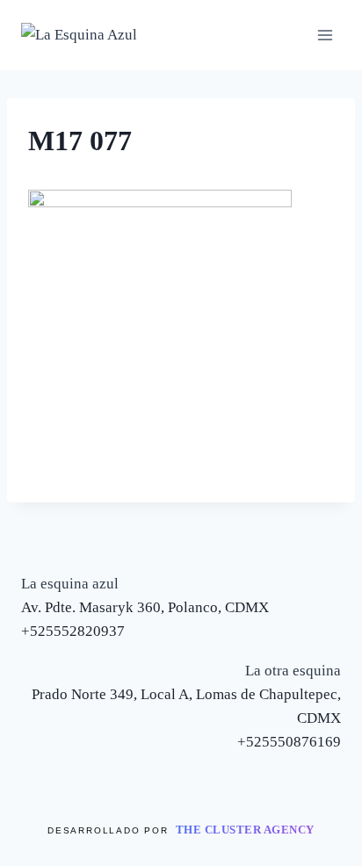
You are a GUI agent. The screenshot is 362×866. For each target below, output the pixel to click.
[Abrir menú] (324, 34)
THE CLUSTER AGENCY (245, 829)
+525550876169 (289, 741)
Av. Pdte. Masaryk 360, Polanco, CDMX (145, 607)
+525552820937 (73, 631)
